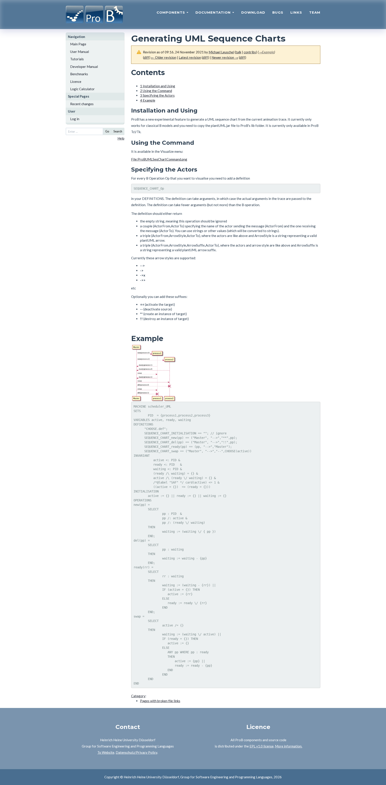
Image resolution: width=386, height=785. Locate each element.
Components (171, 12)
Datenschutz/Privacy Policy (136, 752)
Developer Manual (84, 67)
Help (120, 138)
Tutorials (77, 59)
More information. (288, 746)
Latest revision (190, 57)
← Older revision (163, 57)
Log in (74, 119)
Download (253, 12)
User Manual (79, 52)
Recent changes (82, 104)
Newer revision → (225, 57)
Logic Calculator (82, 89)
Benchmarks (79, 74)
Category (138, 696)
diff (146, 57)
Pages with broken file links (160, 701)
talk (238, 52)
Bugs (277, 12)
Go (107, 131)
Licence (75, 82)
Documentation (213, 12)
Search (117, 131)
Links (296, 12)
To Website (105, 752)
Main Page (78, 44)
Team (314, 12)
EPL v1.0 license (262, 746)
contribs (250, 52)
